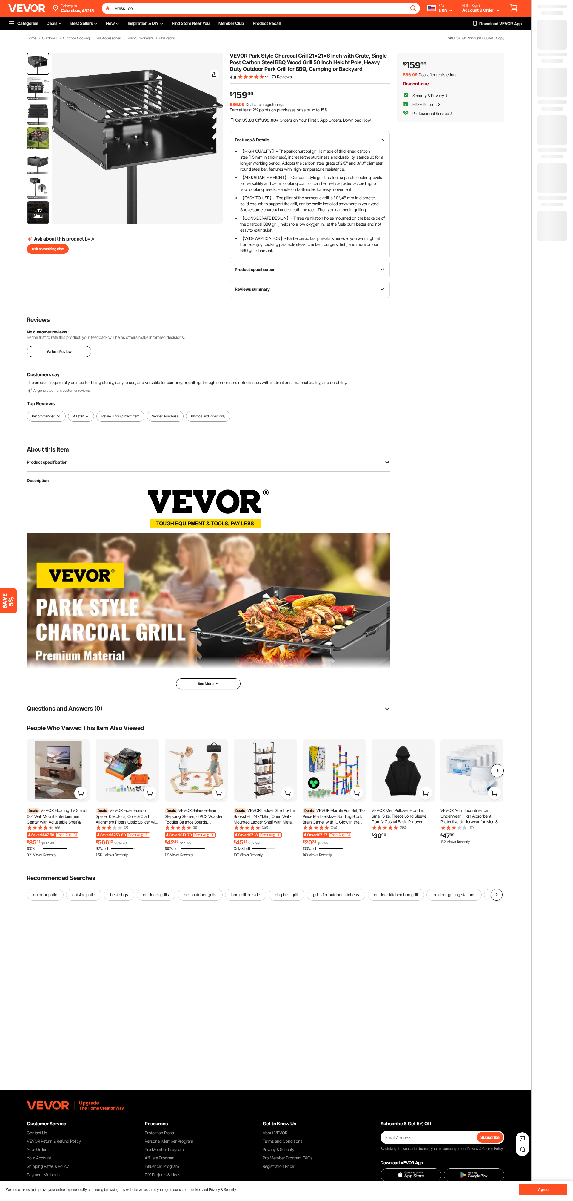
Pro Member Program (164, 1149)
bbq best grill (286, 894)
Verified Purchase (165, 416)
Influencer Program (162, 1166)
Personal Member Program (169, 1141)
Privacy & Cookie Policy (485, 1148)
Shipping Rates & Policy (48, 1166)
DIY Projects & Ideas (162, 1174)
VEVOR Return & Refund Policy (54, 1141)
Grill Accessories (108, 38)
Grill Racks (167, 38)
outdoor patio (45, 894)
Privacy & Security (278, 1149)
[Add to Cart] (80, 793)
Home (31, 38)
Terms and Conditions (283, 1141)
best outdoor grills (200, 894)
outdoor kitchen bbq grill (396, 894)
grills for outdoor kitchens (336, 894)
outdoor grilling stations (454, 894)
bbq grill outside (245, 894)
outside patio (83, 894)
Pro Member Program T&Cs (287, 1157)
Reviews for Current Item (120, 416)
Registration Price (278, 1166)
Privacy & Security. (223, 1189)
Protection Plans (159, 1132)
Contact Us (37, 1132)
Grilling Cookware (140, 38)
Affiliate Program (160, 1157)
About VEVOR (275, 1132)
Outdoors (49, 38)
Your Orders (38, 1149)
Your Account (39, 1157)
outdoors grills (156, 894)
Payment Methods (43, 1174)
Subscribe (490, 1137)
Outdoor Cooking (76, 38)
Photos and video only (208, 416)
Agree (543, 1189)
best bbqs (119, 894)
